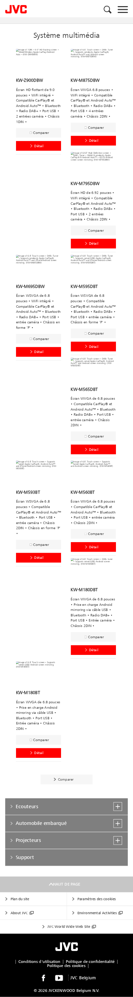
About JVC (19, 912)
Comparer (41, 133)
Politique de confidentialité (90, 961)
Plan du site (20, 899)
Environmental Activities (97, 912)
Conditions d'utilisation (39, 961)
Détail (38, 146)
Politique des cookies (66, 965)
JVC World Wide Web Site (68, 926)
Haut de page (66, 884)
